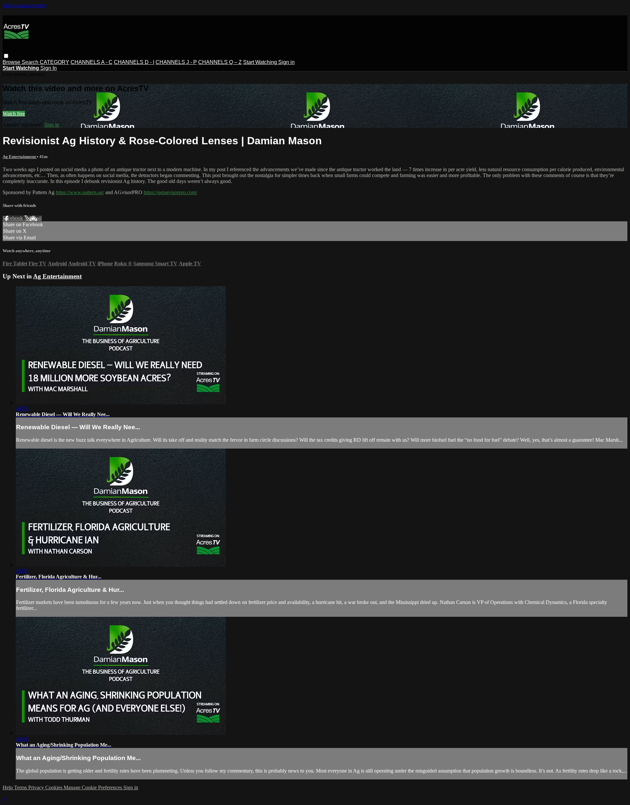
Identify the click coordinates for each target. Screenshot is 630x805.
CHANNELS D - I (134, 62)
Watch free (14, 113)
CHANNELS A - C (92, 62)
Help (8, 787)
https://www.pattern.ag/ (80, 192)
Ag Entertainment (20, 156)
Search (31, 62)
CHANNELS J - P (176, 62)
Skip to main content (24, 5)
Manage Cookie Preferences (93, 787)
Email (36, 218)
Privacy (36, 787)
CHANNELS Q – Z (220, 62)
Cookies (54, 787)
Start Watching (260, 62)
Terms (21, 787)
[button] (6, 56)
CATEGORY (54, 62)
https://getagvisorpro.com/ (170, 192)
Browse (12, 62)
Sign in (286, 62)
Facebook (13, 218)
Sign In (48, 68)
